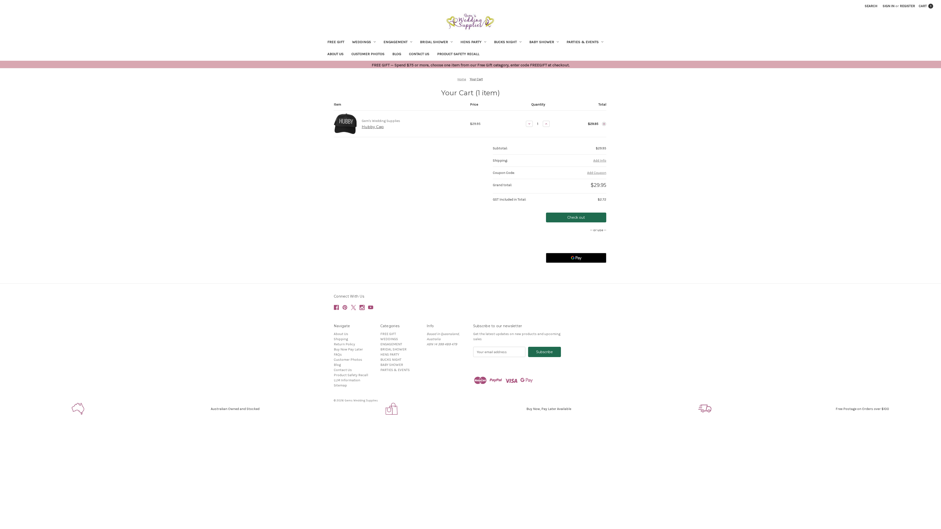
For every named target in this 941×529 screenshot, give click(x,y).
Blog (396, 54)
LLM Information (347, 380)
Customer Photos (367, 54)
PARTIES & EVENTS (583, 42)
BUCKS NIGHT (505, 42)
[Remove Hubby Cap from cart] (604, 124)
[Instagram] (362, 307)
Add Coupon (596, 173)
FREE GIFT (335, 42)
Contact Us (419, 54)
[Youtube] (370, 307)
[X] (353, 307)
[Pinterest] (344, 307)
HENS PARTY (471, 42)
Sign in (888, 6)
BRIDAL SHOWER (434, 42)
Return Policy (344, 344)
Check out (576, 217)
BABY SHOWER (541, 42)
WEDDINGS (361, 42)
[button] (78, 409)
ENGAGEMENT (396, 42)
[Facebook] (336, 307)
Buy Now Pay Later (348, 349)
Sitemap (340, 385)
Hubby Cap (373, 126)
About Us (335, 54)
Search (871, 6)
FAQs (338, 354)
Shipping (341, 339)
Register (907, 6)
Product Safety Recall (458, 54)
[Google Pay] (576, 258)
